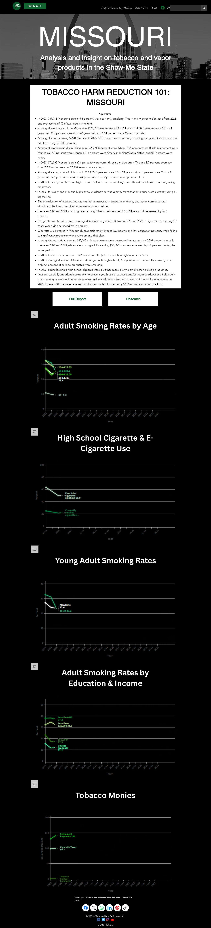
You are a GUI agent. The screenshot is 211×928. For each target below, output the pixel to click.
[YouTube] (112, 919)
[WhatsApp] (101, 907)
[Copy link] (125, 907)
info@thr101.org (105, 924)
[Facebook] (85, 907)
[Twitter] (103, 919)
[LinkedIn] (109, 907)
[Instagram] (107, 919)
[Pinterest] (117, 907)
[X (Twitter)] (93, 907)
